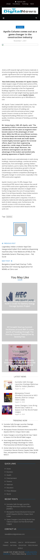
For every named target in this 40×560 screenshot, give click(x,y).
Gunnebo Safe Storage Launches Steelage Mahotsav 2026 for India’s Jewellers (26, 384)
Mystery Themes (31, 554)
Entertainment (12, 478)
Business (20, 27)
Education (10, 488)
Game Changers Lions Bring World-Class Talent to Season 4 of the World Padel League (26, 408)
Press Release (16, 4)
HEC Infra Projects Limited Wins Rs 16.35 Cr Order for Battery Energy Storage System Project (19, 303)
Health (9, 475)
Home (9, 469)
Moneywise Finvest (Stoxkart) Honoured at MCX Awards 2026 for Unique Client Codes (26, 396)
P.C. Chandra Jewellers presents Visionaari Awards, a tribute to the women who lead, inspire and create (19, 364)
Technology (25, 4)
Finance (9, 481)
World (32, 4)
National (10, 485)
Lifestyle (8, 4)
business (9, 217)
